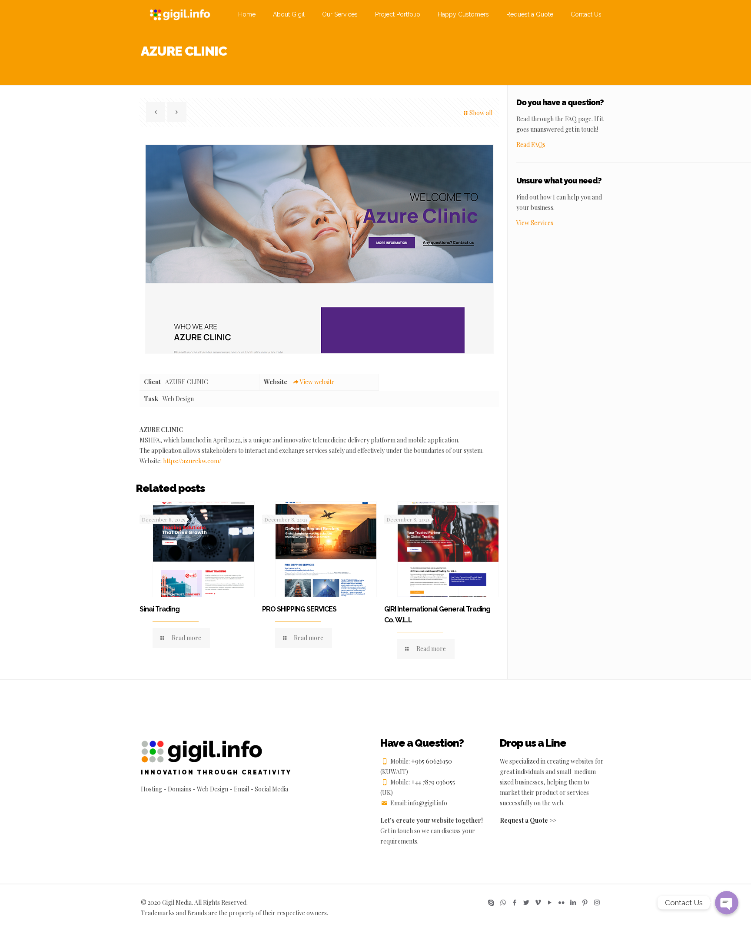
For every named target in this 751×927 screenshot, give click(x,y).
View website (317, 382)
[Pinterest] (585, 902)
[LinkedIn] (573, 902)
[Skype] (491, 902)
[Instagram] (596, 902)
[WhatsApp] (503, 902)
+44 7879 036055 (433, 782)
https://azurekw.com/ (192, 461)
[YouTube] (550, 902)
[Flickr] (561, 902)
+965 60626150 (431, 761)
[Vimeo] (538, 902)
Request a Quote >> (528, 820)
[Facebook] (514, 902)
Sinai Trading (159, 609)
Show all (480, 113)
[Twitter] (526, 902)
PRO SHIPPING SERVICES (299, 609)
